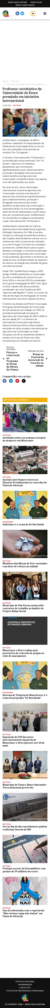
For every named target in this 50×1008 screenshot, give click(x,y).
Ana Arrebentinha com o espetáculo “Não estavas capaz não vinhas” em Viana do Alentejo (23, 913)
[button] (33, 13)
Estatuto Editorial (25, 981)
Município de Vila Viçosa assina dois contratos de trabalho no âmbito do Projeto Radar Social (23, 608)
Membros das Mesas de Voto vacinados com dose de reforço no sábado (25, 565)
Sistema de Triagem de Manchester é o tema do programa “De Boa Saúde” (25, 696)
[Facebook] (17, 13)
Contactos (25, 987)
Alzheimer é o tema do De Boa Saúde (23, 524)
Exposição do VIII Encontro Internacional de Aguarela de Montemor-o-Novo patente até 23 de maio (23, 741)
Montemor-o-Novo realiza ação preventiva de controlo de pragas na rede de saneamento (23, 653)
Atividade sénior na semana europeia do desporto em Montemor (24, 439)
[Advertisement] (25, 48)
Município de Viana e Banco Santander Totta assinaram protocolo (25, 786)
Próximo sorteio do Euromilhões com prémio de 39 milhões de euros (24, 870)
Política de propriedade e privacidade (25, 990)
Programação (25, 984)
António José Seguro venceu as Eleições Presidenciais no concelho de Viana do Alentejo (25, 482)
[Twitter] (22, 13)
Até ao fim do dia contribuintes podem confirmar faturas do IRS (25, 828)
